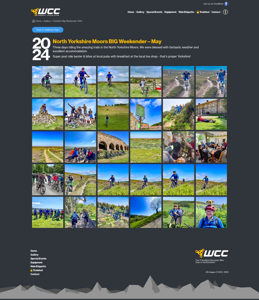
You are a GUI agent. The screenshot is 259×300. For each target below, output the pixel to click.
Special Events (154, 11)
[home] (46, 12)
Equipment (170, 11)
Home (131, 11)
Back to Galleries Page (48, 29)
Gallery (140, 11)
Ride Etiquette (186, 11)
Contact (215, 11)
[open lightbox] (47, 81)
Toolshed (204, 11)
